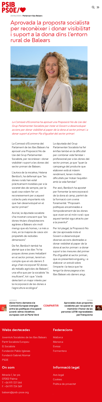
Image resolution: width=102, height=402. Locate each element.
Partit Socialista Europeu (15, 342)
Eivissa (56, 346)
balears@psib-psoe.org (15, 392)
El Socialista (8, 346)
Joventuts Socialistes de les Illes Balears (24, 337)
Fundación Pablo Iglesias (16, 351)
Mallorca (58, 337)
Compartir (51, 306)
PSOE (5, 360)
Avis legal (58, 375)
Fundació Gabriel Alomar (16, 355)
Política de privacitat (64, 384)
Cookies (57, 379)
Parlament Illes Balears (32, 16)
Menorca (58, 342)
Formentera (60, 351)
